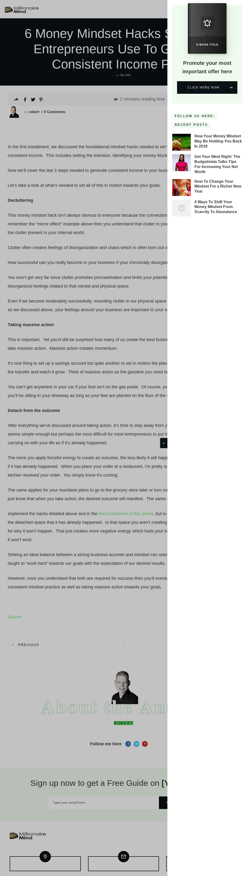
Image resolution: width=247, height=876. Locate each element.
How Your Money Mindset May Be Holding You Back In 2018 (218, 141)
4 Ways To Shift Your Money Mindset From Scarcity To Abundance (215, 207)
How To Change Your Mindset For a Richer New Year (217, 186)
